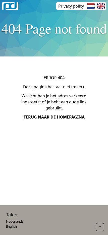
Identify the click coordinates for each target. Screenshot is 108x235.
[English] (101, 6)
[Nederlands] (91, 6)
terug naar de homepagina (54, 117)
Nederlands (14, 221)
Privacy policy (71, 6)
